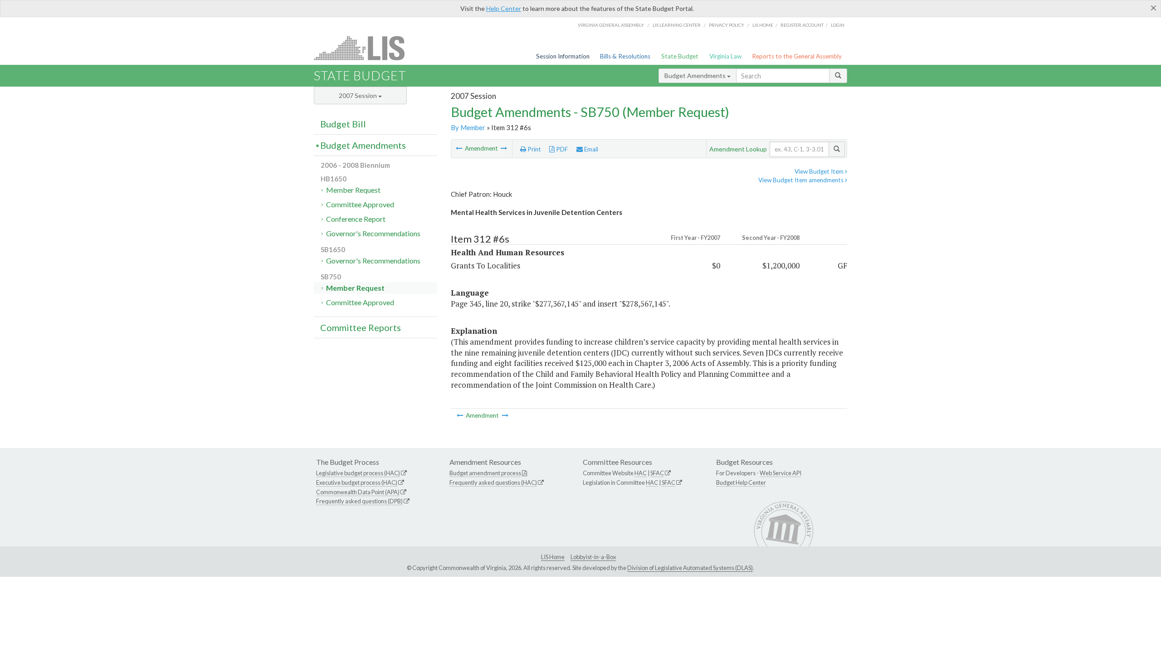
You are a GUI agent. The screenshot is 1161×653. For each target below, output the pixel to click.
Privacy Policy (726, 25)
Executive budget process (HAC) (356, 482)
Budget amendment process (485, 473)
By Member (468, 127)
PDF (561, 149)
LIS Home (553, 556)
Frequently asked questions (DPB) (359, 501)
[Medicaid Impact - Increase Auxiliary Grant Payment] (459, 148)
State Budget (679, 56)
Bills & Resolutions (625, 56)
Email (590, 149)
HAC (640, 473)
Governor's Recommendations (373, 233)
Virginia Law (725, 56)
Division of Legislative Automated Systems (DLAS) (690, 567)
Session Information (563, 56)
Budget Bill (343, 123)
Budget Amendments (695, 75)
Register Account (802, 25)
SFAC (657, 473)
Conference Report (355, 218)
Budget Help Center (741, 482)
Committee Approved (360, 204)
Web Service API (780, 473)
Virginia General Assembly (611, 25)
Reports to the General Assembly (797, 56)
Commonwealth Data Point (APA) (358, 492)
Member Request (353, 189)
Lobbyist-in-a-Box (593, 556)
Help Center (503, 8)
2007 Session (358, 95)
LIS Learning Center (677, 25)
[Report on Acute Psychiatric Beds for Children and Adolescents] (504, 148)
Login (837, 25)
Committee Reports (360, 327)
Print (533, 149)
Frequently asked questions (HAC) (493, 482)
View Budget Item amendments (801, 180)
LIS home (762, 25)
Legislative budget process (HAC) (358, 473)
